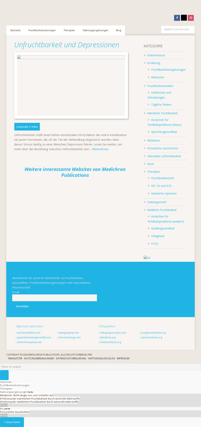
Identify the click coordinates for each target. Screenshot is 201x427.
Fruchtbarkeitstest (162, 178)
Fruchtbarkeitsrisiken (160, 86)
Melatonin (157, 77)
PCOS (154, 243)
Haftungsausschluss (101, 358)
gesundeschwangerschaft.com (34, 337)
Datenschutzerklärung (71, 358)
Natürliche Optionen (164, 193)
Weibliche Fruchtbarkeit (162, 210)
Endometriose (156, 55)
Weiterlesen (100, 149)
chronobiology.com (69, 337)
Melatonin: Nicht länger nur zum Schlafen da (26, 395)
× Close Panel (12, 422)
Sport (150, 164)
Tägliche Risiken (161, 104)
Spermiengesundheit (164, 132)
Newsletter (15, 358)
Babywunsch (31, 11)
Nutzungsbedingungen (39, 358)
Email (15, 292)
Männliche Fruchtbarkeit (162, 113)
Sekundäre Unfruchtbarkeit (164, 156)
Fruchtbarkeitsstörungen (14, 385)
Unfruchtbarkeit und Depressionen (66, 44)
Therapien (153, 171)
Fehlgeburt (158, 236)
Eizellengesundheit (163, 228)
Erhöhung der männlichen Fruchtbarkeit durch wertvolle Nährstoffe (40, 398)
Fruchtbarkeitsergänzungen (168, 69)
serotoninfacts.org (151, 337)
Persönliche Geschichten (162, 148)
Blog (2, 408)
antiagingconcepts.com (113, 332)
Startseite (6, 382)
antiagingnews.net (68, 332)
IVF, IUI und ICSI (161, 186)
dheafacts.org (108, 337)
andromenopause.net (29, 342)
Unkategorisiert (157, 202)
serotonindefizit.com (28, 332)
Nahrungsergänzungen (14, 392)
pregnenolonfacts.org (153, 332)
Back (5, 405)
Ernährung (153, 63)
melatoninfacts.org (110, 342)
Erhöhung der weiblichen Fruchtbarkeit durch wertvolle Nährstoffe (39, 401)
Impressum (123, 358)
